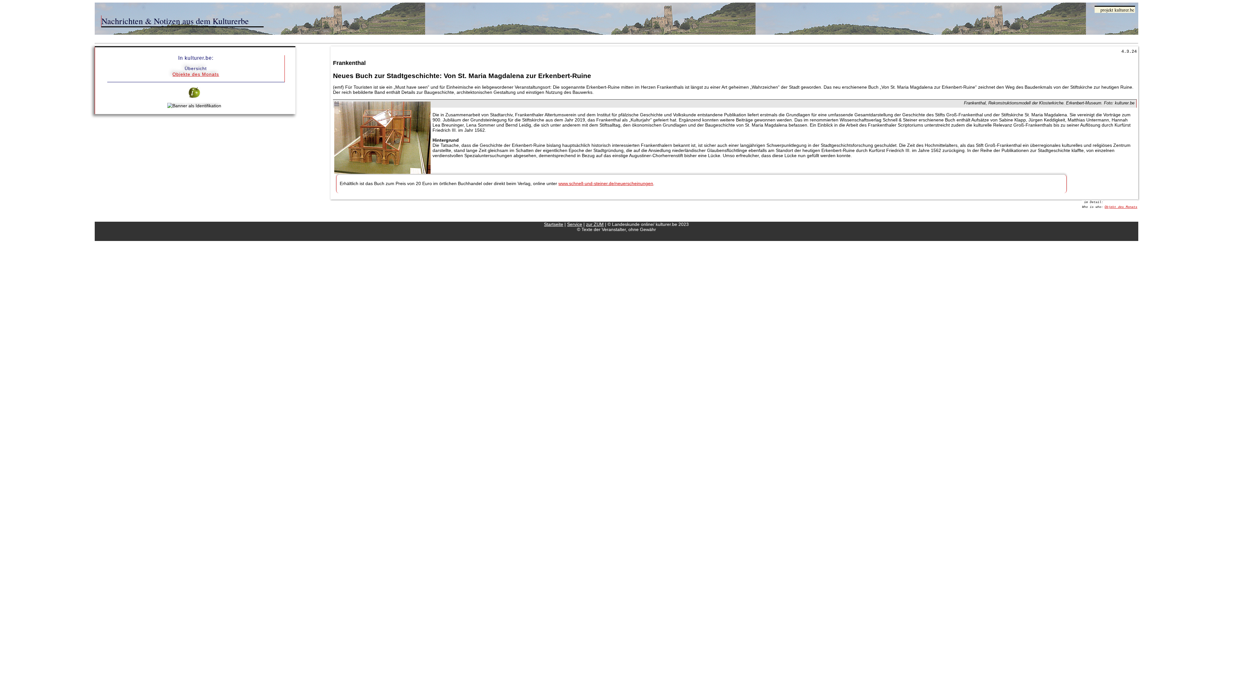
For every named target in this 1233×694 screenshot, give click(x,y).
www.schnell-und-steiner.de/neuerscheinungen (605, 183)
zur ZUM (595, 224)
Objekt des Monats (1121, 207)
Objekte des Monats (195, 74)
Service (574, 224)
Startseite (553, 224)
